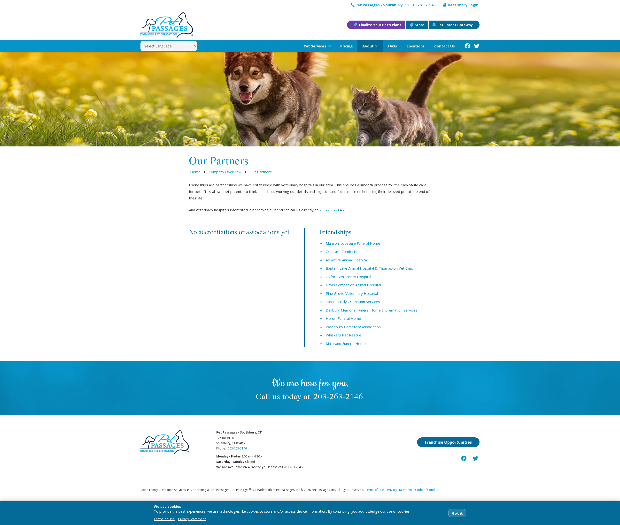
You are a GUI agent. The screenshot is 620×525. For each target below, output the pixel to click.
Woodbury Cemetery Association (353, 326)
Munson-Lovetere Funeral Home (353, 243)
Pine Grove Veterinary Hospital (352, 293)
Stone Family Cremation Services (353, 301)
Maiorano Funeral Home (346, 343)
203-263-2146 (331, 209)
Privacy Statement (399, 490)
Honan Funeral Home (343, 318)
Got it (457, 513)
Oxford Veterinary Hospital (348, 276)
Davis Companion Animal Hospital (353, 284)
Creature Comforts (341, 251)
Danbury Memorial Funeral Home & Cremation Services (372, 310)
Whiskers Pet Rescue (343, 335)
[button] (328, 46)
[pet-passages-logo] (166, 25)
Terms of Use (374, 490)
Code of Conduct (427, 490)
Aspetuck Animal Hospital (347, 260)
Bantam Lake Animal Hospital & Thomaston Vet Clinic (369, 268)
